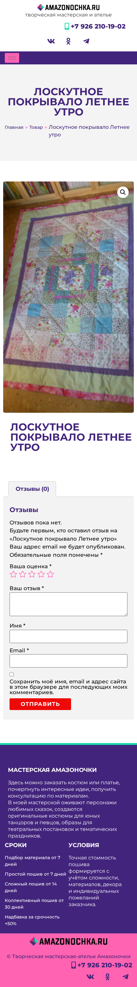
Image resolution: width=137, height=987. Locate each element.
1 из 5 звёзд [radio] (13, 574)
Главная (14, 127)
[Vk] (51, 41)
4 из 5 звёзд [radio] (41, 574)
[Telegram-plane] (86, 41)
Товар (36, 127)
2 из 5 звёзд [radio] (22, 574)
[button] (123, 192)
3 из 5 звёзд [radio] (32, 574)
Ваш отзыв (27, 588)
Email (19, 650)
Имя (17, 625)
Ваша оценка (31, 566)
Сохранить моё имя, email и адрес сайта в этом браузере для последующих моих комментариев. (68, 687)
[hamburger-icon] (12, 58)
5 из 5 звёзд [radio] (50, 574)
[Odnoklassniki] (68, 41)
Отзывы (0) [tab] (32, 488)
